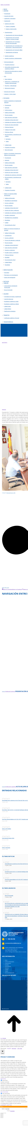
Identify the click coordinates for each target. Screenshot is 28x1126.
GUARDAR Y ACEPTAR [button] (6, 1105)
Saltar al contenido (5, 4)
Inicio (6, 960)
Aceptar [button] (9, 1048)
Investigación (8, 966)
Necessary (5, 1080)
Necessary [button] (3, 1078)
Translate (12, 1111)
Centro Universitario (9, 961)
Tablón (6, 971)
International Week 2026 (8, 838)
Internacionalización (9, 972)
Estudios (7, 964)
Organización (8, 963)
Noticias (4, 409)
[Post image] (6, 798)
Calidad (6, 969)
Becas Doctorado (9, 895)
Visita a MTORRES (6, 828)
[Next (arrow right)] (2, 1115)
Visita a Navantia (6, 847)
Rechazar (14, 1048)
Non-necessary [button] (4, 1092)
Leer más (19, 1048)
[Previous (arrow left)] (1, 1115)
